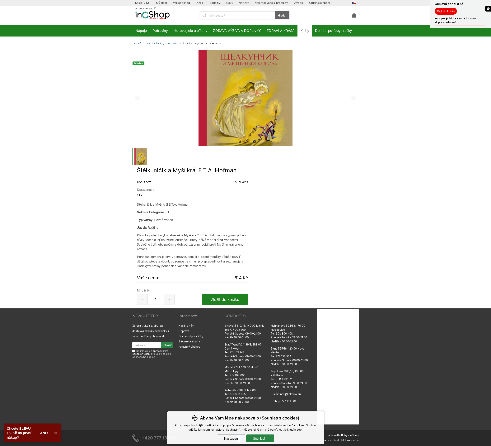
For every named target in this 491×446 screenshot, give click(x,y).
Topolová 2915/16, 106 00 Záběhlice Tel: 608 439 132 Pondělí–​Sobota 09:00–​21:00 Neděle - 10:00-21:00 (289, 379)
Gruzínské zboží (319, 2)
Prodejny (214, 2)
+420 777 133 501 (160, 437)
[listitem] (140, 156)
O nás (199, 2)
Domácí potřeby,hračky (333, 31)
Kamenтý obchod (189, 346)
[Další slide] (353, 98)
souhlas (255, 425)
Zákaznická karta (189, 341)
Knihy (147, 43)
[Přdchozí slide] (137, 98)
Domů (137, 43)
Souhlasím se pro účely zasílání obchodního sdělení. (151, 354)
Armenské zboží (145, 8)
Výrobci (298, 2)
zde (299, 429)
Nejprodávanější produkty (271, 2)
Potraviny (160, 31)
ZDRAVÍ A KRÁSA (281, 31)
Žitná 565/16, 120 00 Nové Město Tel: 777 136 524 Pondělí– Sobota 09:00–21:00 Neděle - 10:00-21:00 (289, 356)
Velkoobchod (181, 2)
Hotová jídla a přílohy (190, 31)
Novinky (244, 2)
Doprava (184, 331)
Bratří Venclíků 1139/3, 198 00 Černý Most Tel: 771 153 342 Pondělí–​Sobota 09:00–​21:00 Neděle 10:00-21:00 (243, 352)
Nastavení (231, 438)
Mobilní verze (350, 440)
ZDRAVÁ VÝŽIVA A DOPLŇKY (237, 31)
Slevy (229, 2)
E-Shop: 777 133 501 (283, 401)
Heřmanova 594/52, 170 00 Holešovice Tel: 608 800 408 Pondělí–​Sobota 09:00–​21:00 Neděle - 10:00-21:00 (289, 333)
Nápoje (141, 31)
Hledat (282, 15)
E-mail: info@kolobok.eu (286, 394)
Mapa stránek (331, 440)
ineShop (353, 435)
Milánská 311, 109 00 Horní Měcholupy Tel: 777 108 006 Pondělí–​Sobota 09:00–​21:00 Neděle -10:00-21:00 (243, 375)
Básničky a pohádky (165, 43)
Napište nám (186, 325)
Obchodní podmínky (191, 336)
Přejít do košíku (446, 11)
